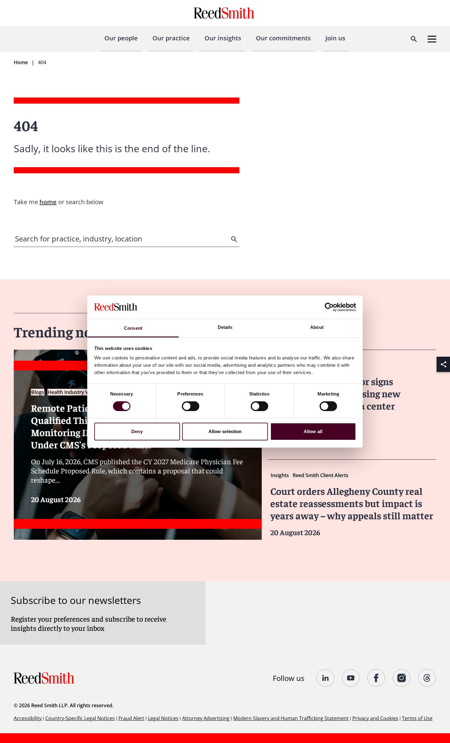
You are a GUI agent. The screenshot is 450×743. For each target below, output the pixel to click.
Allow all (313, 431)
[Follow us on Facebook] (376, 678)
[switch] (190, 406)
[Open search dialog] (414, 39)
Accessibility (28, 718)
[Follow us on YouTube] (351, 678)
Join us (335, 38)
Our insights (222, 38)
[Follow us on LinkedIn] (326, 678)
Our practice (171, 38)
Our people (121, 38)
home (48, 202)
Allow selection (225, 431)
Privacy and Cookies (375, 718)
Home (21, 62)
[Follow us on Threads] (427, 678)
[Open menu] (432, 39)
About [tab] (317, 327)
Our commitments (283, 38)
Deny (136, 431)
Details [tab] (225, 327)
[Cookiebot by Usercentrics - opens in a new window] (329, 307)
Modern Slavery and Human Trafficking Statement (291, 718)
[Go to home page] (225, 13)
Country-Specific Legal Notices (80, 718)
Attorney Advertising (206, 718)
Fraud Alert (131, 718)
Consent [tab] (133, 328)
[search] (234, 239)
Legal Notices (163, 718)
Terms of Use (417, 718)
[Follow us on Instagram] (402, 678)
